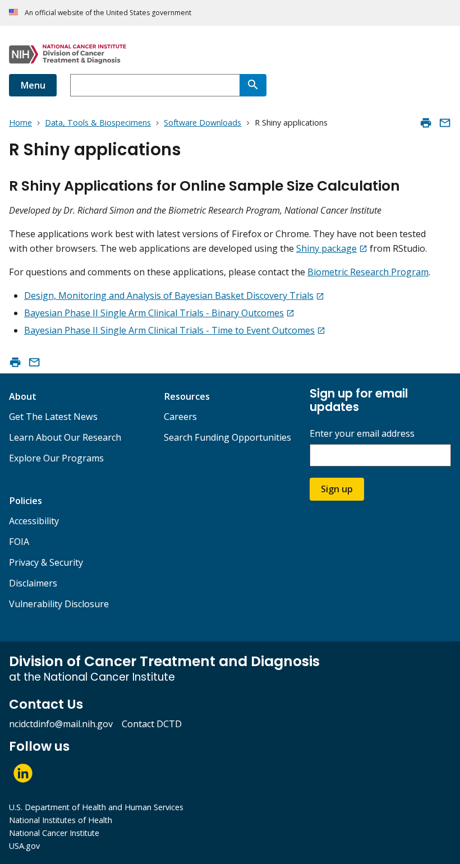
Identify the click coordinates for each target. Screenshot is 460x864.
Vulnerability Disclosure (59, 604)
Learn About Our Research (65, 437)
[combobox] (155, 85)
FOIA (19, 541)
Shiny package (326, 248)
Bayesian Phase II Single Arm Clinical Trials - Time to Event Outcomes (169, 330)
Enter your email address (362, 434)
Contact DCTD (152, 724)
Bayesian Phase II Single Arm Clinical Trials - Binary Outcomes (154, 313)
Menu (32, 85)
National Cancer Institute (54, 833)
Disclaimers (33, 583)
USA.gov (24, 845)
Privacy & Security (46, 562)
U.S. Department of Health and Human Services (96, 807)
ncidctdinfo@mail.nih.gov (61, 724)
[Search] (253, 85)
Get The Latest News (53, 416)
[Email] (445, 123)
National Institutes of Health (60, 820)
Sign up (337, 489)
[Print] (426, 123)
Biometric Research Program (368, 272)
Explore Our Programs (56, 458)
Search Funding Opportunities (227, 437)
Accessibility (34, 521)
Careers (180, 416)
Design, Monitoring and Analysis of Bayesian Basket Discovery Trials (169, 295)
